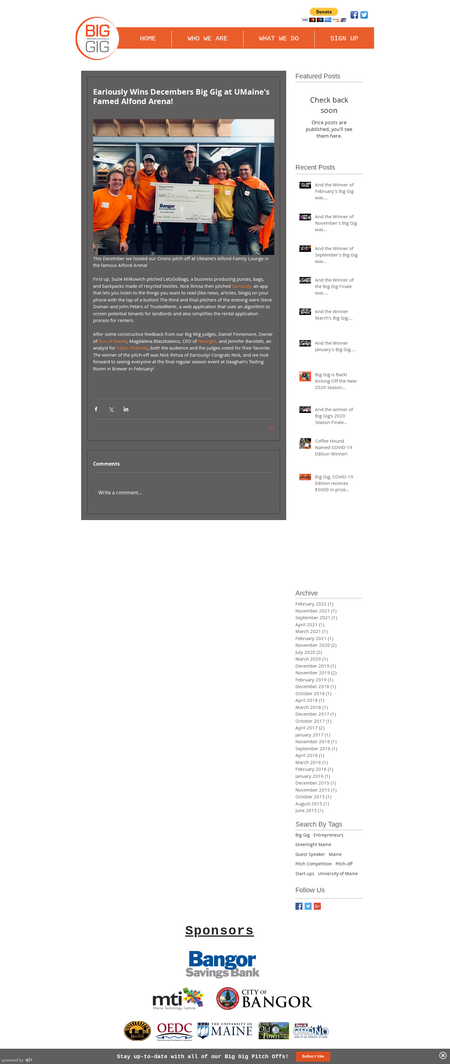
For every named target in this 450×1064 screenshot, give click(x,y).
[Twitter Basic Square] (308, 906)
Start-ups (304, 873)
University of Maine (338, 873)
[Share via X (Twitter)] (111, 409)
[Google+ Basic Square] (317, 906)
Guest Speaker (310, 854)
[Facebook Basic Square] (298, 906)
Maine (335, 854)
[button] (278, 39)
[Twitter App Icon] (364, 15)
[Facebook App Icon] (354, 15)
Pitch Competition (313, 864)
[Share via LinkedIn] (126, 409)
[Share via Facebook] (96, 409)
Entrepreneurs (328, 835)
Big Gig (302, 835)
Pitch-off (344, 864)
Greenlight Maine (313, 844)
